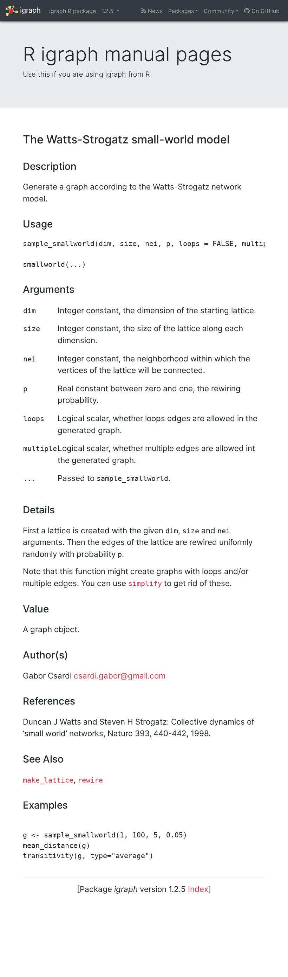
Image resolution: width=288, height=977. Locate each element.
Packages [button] (181, 10)
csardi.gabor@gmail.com (119, 675)
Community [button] (219, 10)
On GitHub (265, 10)
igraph (29, 10)
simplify (145, 584)
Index (198, 889)
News (154, 10)
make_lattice (48, 780)
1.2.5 (108, 10)
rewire (90, 780)
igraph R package (72, 10)
